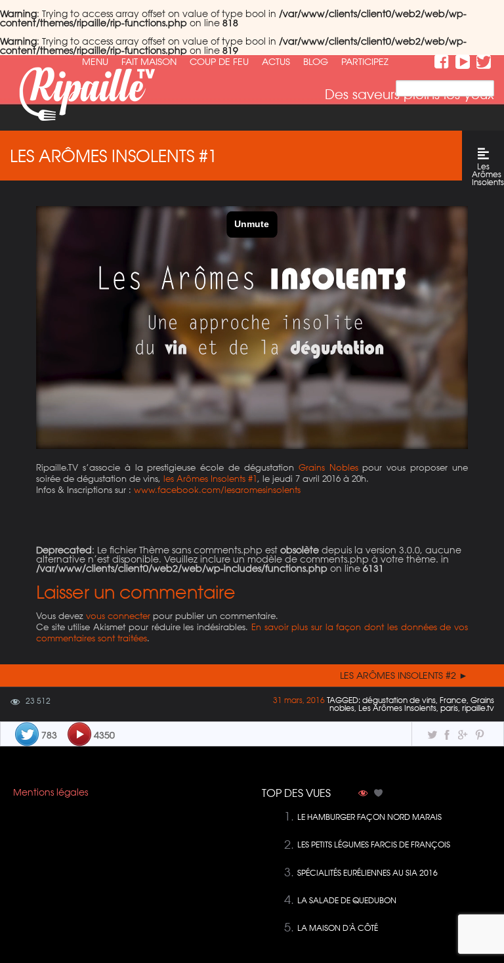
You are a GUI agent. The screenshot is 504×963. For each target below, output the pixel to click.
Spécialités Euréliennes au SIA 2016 (367, 873)
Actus (276, 62)
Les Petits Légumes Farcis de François (373, 844)
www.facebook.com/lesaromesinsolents (217, 489)
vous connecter (118, 615)
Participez (364, 62)
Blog (315, 62)
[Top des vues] (362, 794)
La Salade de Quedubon (346, 900)
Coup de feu (219, 62)
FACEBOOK (441, 61)
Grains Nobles (328, 467)
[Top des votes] (378, 794)
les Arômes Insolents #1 (210, 478)
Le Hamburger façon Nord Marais (369, 817)
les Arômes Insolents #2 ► (404, 675)
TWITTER (483, 61)
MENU (95, 62)
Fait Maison (149, 62)
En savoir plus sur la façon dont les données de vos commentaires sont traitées (252, 632)
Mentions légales (50, 792)
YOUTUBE (462, 61)
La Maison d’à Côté (337, 928)
